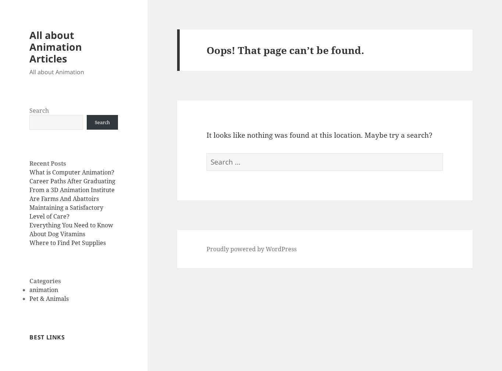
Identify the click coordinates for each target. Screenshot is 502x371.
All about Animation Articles (55, 46)
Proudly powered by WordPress (252, 249)
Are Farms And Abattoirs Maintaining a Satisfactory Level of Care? (66, 207)
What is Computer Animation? (71, 172)
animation (43, 290)
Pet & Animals (49, 299)
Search (39, 111)
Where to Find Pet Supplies (67, 243)
